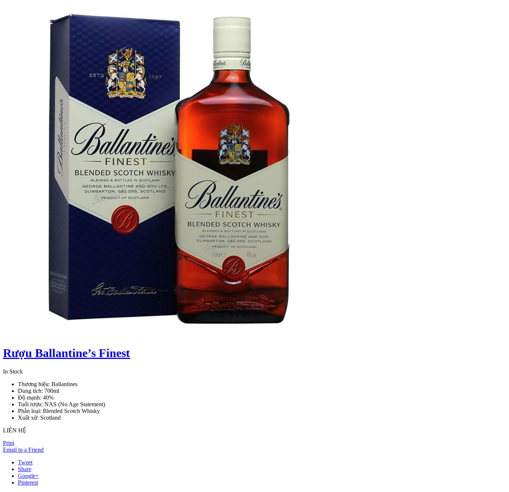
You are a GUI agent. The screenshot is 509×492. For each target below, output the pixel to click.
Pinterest (28, 482)
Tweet (25, 462)
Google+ (28, 476)
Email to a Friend (23, 450)
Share (24, 469)
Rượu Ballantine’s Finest (66, 353)
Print (8, 443)
